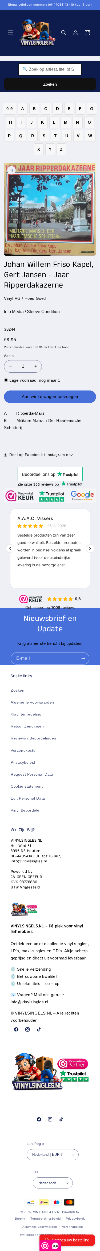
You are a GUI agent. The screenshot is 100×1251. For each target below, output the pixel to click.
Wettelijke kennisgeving (37, 1234)
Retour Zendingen (27, 726)
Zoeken (50, 84)
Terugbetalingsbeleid (45, 1218)
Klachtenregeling (26, 714)
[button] (11, 33)
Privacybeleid (23, 762)
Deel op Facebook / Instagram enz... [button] (43, 454)
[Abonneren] (83, 658)
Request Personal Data (32, 774)
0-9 (9, 108)
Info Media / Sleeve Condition (32, 311)
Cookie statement (27, 786)
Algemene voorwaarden (32, 702)
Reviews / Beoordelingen (33, 738)
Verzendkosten (14, 347)
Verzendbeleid (72, 1226)
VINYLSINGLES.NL (47, 1211)
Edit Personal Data (28, 798)
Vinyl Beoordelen (26, 810)
